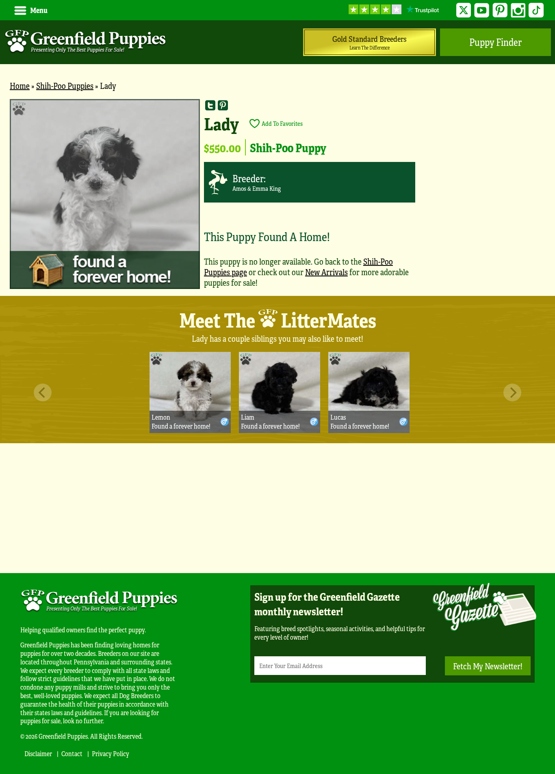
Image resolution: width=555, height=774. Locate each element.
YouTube (481, 10)
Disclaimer (38, 753)
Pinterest (499, 10)
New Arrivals (326, 272)
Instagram (518, 10)
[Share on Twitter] (210, 105)
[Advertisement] (277, 508)
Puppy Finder (495, 42)
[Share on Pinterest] (223, 105)
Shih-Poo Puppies (64, 85)
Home (20, 85)
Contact (71, 753)
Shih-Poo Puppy (288, 147)
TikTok (536, 10)
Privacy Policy (110, 753)
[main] (277, 197)
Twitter (463, 10)
